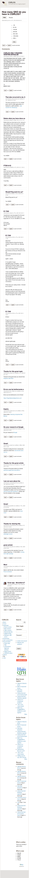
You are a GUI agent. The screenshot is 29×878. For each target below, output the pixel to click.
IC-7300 (6, 211)
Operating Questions (19, 690)
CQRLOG (11, 2)
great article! (8, 545)
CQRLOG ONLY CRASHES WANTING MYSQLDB (13, 54)
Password (19, 635)
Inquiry (6, 409)
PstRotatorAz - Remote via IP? (21, 750)
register (9, 45)
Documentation (7, 641)
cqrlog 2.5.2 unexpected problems (20, 701)
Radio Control (7, 651)
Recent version (8, 627)
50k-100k (15, 34)
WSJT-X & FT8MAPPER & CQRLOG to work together (21, 710)
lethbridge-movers (8, 534)
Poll (4, 656)
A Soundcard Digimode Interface (7, 648)
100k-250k (15, 36)
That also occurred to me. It (15, 97)
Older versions (7, 630)
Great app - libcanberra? (16, 583)
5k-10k (14, 27)
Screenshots (6, 638)
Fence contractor (8, 571)
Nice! (5, 564)
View (5, 17)
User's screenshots (7, 640)
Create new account (22, 641)
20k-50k (15, 31)
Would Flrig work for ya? (14, 192)
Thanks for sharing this (12, 524)
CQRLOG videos (8, 653)
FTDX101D (7, 165)
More (26, 714)
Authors (5, 654)
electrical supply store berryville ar (12, 470)
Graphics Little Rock (8, 378)
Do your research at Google (13, 427)
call (18, 802)
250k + (14, 38)
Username (19, 629)
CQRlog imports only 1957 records (21, 756)
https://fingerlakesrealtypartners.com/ (13, 398)
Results (11, 17)
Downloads (6, 625)
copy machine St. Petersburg (13, 106)
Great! (6, 443)
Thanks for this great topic (13, 371)
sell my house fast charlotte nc (11, 491)
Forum (4, 623)
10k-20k (15, 29)
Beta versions (7, 628)
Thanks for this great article (14, 463)
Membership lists (8, 632)
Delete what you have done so (14, 118)
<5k (14, 25)
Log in (4, 45)
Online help (7, 643)
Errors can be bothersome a (14, 389)
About (4, 622)
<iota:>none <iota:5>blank (20, 705)
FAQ (5, 645)
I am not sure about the (12, 481)
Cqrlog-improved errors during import (22, 693)
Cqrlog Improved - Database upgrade (21, 697)
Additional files (7, 633)
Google (15, 432)
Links (4, 658)
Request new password (20, 643)
